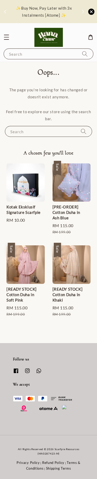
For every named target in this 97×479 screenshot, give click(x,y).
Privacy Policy (28, 463)
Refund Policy (53, 463)
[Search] (85, 54)
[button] (6, 37)
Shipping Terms (58, 468)
